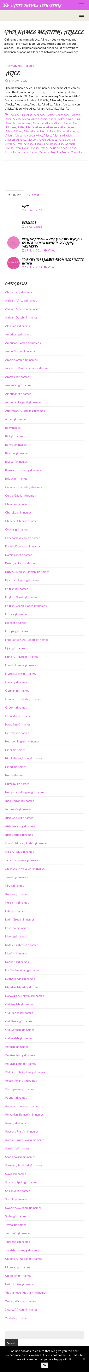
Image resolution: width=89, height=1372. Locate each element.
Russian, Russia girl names (22, 1131)
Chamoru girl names (18, 504)
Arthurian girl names (18, 393)
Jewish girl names (16, 877)
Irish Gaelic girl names (19, 817)
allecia (29, 127)
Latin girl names (15, 911)
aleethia (75, 114)
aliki (77, 119)
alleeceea (52, 127)
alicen (35, 119)
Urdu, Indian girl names (20, 1284)
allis (33, 131)
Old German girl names (20, 1029)
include (53, 148)
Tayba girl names (15, 1224)
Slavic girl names (15, 1174)
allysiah (67, 135)
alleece (40, 127)
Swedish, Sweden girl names (23, 1207)
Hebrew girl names (17, 733)
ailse (29, 114)
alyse (62, 139)
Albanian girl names (17, 326)
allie (26, 131)
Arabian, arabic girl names (21, 360)
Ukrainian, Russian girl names (23, 1258)
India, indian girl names (19, 800)
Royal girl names (15, 1123)
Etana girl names (15, 622)
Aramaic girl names (17, 376)
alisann (26, 123)
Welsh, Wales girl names (20, 1301)
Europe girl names (16, 631)
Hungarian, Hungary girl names (24, 792)
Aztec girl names (15, 419)
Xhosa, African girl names (21, 1309)
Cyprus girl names (16, 529)
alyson (9, 143)
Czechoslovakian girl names (22, 538)
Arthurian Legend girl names (23, 402)
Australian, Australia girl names (25, 410)
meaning (44, 152)
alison (58, 123)
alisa (8, 123)
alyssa (28, 143)
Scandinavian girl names (20, 1157)
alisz (75, 123)
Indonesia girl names (18, 809)
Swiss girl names (15, 1216)
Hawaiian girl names (17, 724)
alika (61, 119)
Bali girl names (14, 436)
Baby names (13, 427)
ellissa (52, 143)
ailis (22, 114)
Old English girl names (19, 1004)
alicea (26, 119)
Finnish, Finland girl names (21, 656)
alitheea (10, 127)
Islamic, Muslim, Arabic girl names (26, 843)
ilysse (43, 148)
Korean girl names (16, 894)
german (70, 143)
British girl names (16, 478)
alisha (49, 123)
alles (63, 127)
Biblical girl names (16, 461)
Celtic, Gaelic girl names (20, 495)
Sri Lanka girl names (17, 1190)
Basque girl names (17, 453)
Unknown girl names (18, 1275)
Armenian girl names (18, 385)
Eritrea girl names (16, 614)
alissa (67, 123)
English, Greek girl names (21, 597)
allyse (47, 135)
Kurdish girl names (17, 902)
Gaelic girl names (16, 682)
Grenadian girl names (18, 716)
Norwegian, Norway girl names (24, 995)
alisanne (38, 123)
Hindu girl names (15, 767)
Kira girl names (14, 885)
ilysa (18, 148)
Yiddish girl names (16, 1318)
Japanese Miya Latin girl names (25, 868)
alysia (71, 139)
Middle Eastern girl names (21, 945)
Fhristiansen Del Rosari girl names (26, 639)
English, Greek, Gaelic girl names (26, 605)
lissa (26, 152)
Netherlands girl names (20, 979)
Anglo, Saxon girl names (20, 351)
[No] (84, 1359)
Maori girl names (15, 936)
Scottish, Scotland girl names (23, 1165)
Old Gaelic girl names (18, 1021)
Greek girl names (16, 707)
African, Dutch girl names (21, 317)
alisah (17, 123)
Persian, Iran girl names (20, 1055)
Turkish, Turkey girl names (22, 1250)
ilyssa (34, 148)
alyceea (52, 139)
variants (76, 152)
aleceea (39, 114)
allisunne (72, 131)
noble (66, 152)
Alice (12, 73)
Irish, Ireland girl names (20, 826)
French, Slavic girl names (20, 673)
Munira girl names (16, 953)
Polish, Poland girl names (21, 1080)
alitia (21, 127)
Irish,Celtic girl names (19, 834)
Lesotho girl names (17, 928)
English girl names (16, 588)
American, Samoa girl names (23, 343)
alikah (69, 119)
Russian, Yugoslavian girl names (25, 1140)
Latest (34, 194)
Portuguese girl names (19, 1089)
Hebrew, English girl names (22, 741)
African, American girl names (23, 309)
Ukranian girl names (17, 1267)
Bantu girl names (16, 444)
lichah (17, 152)
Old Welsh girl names (18, 1038)
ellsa (60, 143)
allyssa (20, 139)
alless (72, 127)
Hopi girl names (15, 775)
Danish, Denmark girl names (23, 546)
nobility (56, 152)
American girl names (18, 334)
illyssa (9, 148)
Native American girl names (22, 970)
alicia (43, 119)
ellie (44, 143)
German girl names (19, 66)
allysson (31, 139)
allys (39, 135)
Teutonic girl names (18, 1233)
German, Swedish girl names (23, 699)
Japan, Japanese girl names (22, 860)
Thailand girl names (17, 1241)
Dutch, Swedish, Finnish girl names (27, 571)
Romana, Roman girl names (22, 1106)
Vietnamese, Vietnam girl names (26, 1292)
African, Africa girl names (21, 300)
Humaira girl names (17, 783)
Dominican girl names (18, 555)
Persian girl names (17, 1046)
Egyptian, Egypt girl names (22, 580)
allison (41, 131)
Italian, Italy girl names (19, 851)
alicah (17, 119)
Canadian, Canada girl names (23, 487)
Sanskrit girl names (17, 1148)
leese (72, 148)
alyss (19, 143)
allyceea (29, 135)
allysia (57, 135)
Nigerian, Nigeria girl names (22, 987)
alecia (49, 114)
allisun (60, 131)
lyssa (33, 152)
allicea (18, 131)
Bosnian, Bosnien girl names (23, 470)
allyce (19, 135)
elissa (37, 143)
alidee (52, 119)
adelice (13, 114)
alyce (42, 139)
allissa (51, 131)
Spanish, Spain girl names (21, 1182)
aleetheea (61, 114)
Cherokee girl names (18, 512)
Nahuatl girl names (17, 962)
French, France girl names (21, 665)
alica (8, 119)
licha (8, 152)
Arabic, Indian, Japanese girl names (27, 368)
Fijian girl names (15, 648)
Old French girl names (19, 1012)
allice (8, 131)
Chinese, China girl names (21, 521)
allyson (10, 139)
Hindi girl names (15, 750)
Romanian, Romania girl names (24, 1114)
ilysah (26, 148)
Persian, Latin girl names (20, 1063)
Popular (15, 194)
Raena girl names (16, 1097)
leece (63, 148)
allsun (9, 135)
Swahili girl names (16, 1199)
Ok (44, 1365)
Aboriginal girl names (18, 292)
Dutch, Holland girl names (21, 563)
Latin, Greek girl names (20, 919)
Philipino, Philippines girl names (25, 1072)
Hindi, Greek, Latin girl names (23, 758)
